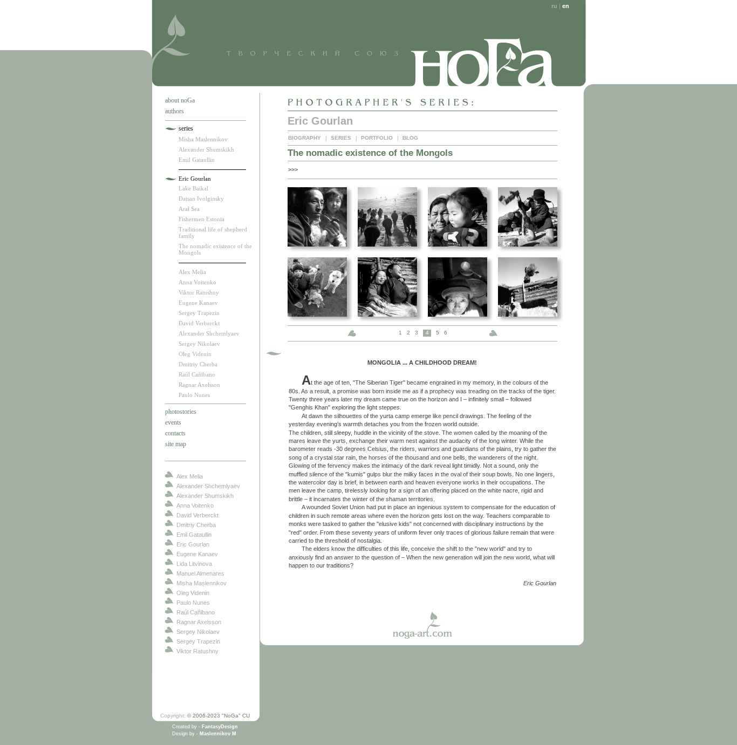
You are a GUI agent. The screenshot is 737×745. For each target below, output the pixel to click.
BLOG (410, 138)
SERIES (341, 138)
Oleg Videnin (195, 354)
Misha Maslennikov (203, 139)
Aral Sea (189, 209)
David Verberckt (199, 323)
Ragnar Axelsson (199, 384)
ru (554, 6)
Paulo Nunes (194, 395)
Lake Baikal (193, 188)
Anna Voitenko (197, 282)
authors (174, 111)
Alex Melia (192, 272)
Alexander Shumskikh (206, 149)
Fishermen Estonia (201, 219)
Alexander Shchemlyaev (209, 333)
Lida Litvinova (194, 564)
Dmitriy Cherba (198, 364)
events (173, 422)
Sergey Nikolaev (199, 343)
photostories (180, 411)
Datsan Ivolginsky (201, 198)
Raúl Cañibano (197, 374)
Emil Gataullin (197, 159)
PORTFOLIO (377, 138)
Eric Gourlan (195, 178)
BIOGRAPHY (304, 138)
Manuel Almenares (200, 573)
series (186, 128)
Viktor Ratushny (199, 292)
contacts (175, 433)
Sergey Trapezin (199, 313)
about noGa (180, 100)
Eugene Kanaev (198, 302)
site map (175, 444)
